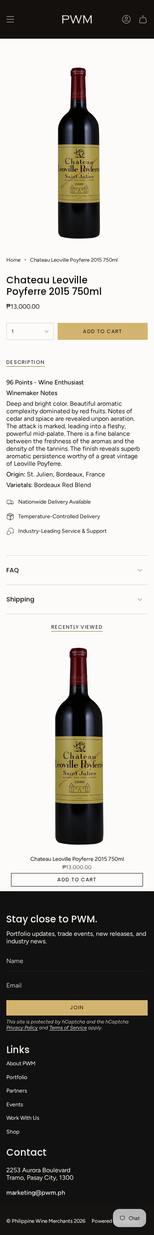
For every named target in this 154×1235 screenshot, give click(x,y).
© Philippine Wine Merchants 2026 (45, 1221)
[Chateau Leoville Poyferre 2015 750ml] (77, 745)
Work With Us (22, 1118)
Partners (16, 1090)
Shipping (20, 599)
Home (13, 260)
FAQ (12, 570)
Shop (12, 1131)
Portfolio (16, 1077)
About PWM (21, 1063)
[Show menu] (10, 19)
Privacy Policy (22, 1028)
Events (14, 1104)
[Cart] (143, 19)
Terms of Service (68, 1028)
